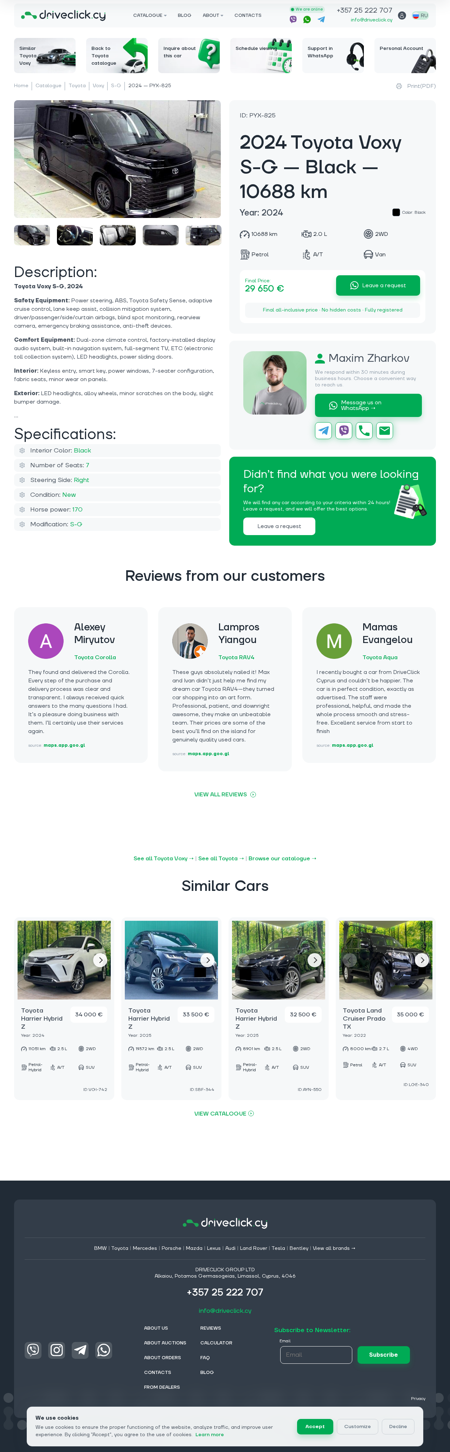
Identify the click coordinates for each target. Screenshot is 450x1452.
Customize (357, 1427)
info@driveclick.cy (371, 20)
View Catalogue (220, 1114)
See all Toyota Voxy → (164, 858)
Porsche (171, 1248)
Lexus (214, 1248)
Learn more (209, 1435)
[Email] (384, 430)
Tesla (278, 1248)
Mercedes (145, 1248)
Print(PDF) (421, 86)
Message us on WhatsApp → (361, 405)
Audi (230, 1248)
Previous (28, 960)
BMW (100, 1248)
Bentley (299, 1248)
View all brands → (334, 1248)
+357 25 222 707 (364, 11)
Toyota (77, 86)
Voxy (98, 86)
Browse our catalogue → (282, 858)
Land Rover (253, 1248)
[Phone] (364, 430)
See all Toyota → (221, 858)
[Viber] (343, 430)
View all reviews (220, 794)
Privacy (418, 1398)
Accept (315, 1427)
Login (402, 15)
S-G (116, 86)
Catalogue (49, 86)
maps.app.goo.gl (64, 745)
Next (100, 960)
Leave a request (384, 285)
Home (21, 86)
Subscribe (383, 1354)
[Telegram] (323, 430)
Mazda (194, 1248)
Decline (398, 1427)
